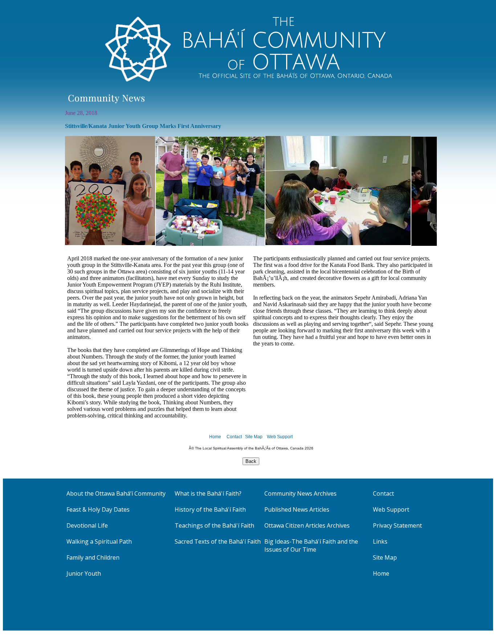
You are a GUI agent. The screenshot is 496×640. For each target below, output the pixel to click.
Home (215, 436)
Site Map (254, 436)
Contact (234, 436)
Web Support (280, 436)
